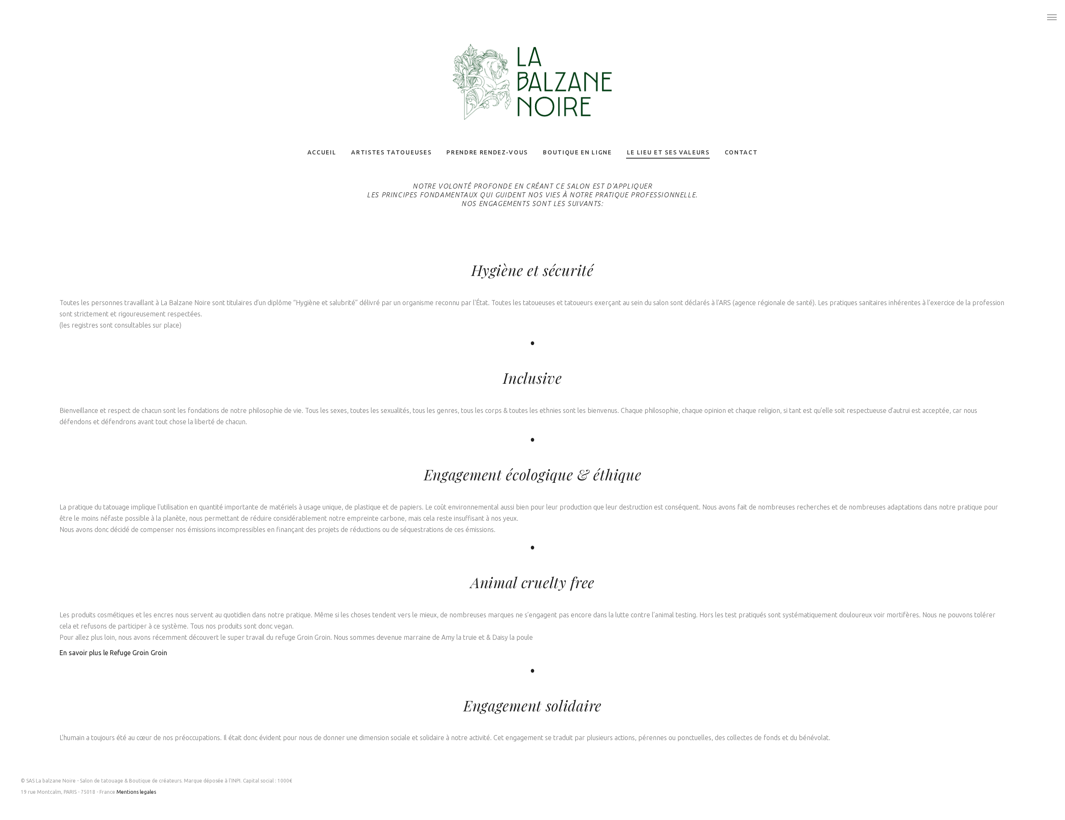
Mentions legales (136, 792)
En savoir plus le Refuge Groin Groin (113, 652)
